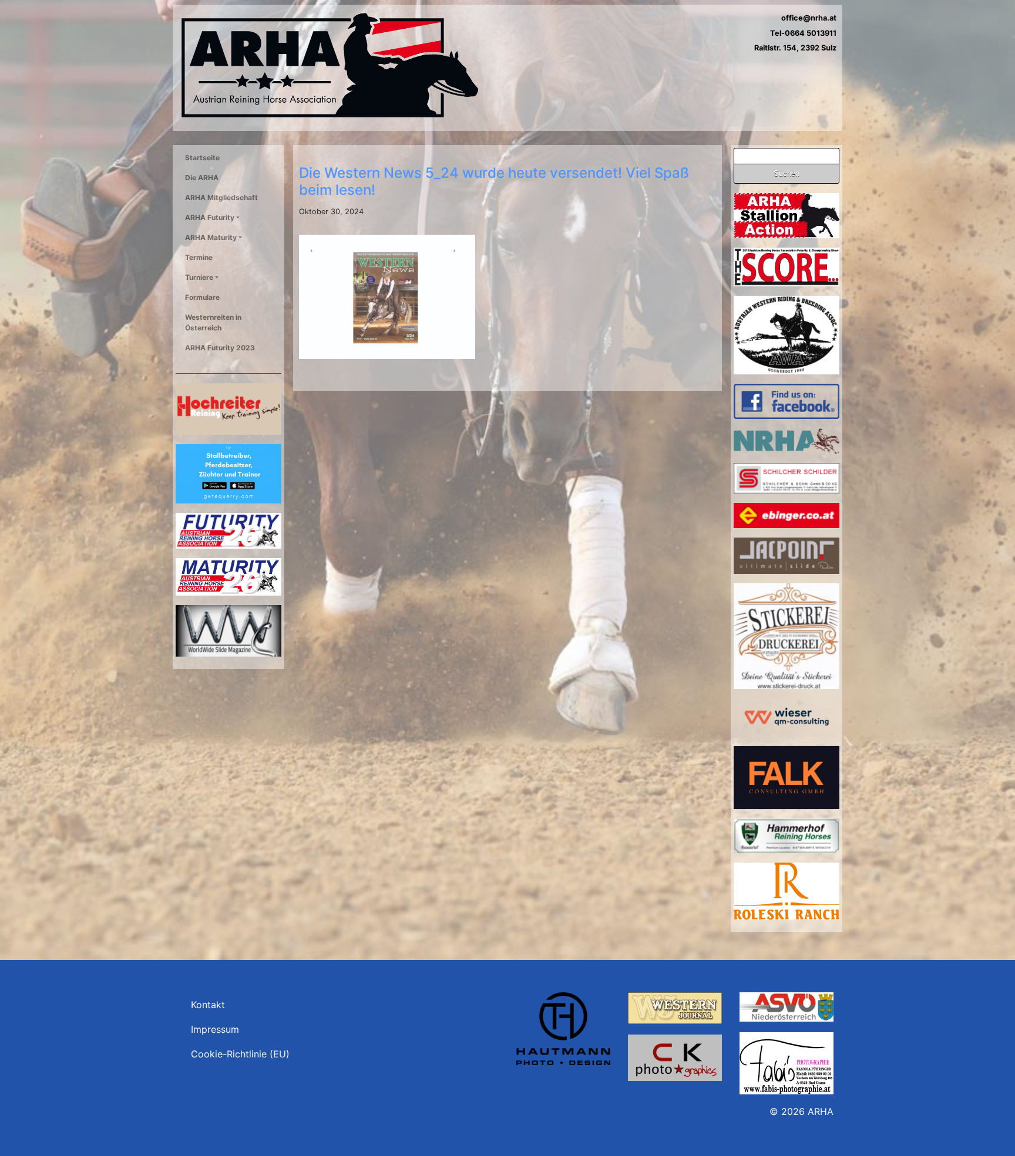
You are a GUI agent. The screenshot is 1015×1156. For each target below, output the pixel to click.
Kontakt (208, 1004)
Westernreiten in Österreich (213, 322)
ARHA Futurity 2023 (220, 347)
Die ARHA (202, 177)
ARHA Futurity (209, 217)
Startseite (202, 157)
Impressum (215, 1029)
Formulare (202, 297)
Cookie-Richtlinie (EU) (240, 1054)
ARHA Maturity (211, 237)
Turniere (199, 277)
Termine (199, 257)
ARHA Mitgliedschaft (221, 197)
